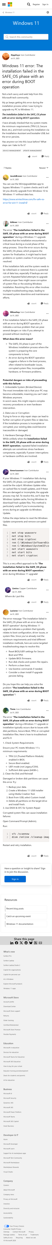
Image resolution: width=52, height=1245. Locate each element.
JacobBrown (16, 176)
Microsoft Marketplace (11, 1162)
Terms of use (22, 1235)
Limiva (15, 588)
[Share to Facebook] (16, 942)
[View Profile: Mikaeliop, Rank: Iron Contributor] (6, 313)
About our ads (31, 1237)
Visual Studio (8, 1172)
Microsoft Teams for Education (14, 1057)
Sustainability (8, 1218)
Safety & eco (7, 1237)
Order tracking (8, 1020)
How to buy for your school (12, 1066)
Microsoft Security (9, 1098)
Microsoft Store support (11, 1011)
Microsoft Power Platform (12, 1112)
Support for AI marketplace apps (14, 1153)
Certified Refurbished (10, 1025)
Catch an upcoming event (18, 916)
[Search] (28, 4)
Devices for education (11, 1052)
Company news (8, 1194)
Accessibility (7, 1213)
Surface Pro (7, 956)
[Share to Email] (40, 942)
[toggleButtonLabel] (48, 12)
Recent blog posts (15, 908)
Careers (6, 1185)
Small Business (8, 1126)
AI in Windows (8, 979)
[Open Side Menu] (4, 4)
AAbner (13, 222)
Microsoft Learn (8, 1148)
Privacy (31, 1232)
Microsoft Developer (10, 1144)
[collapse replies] (26, 173)
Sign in (15, 878)
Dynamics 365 (8, 1103)
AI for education (9, 1080)
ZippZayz (15, 55)
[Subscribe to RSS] (35, 942)
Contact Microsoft (19, 1232)
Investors (6, 1204)
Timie (12, 709)
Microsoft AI (7, 1093)
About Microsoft (9, 1190)
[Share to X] (21, 942)
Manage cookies (9, 1235)
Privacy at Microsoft (10, 1199)
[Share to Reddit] (26, 942)
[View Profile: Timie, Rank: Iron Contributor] (6, 710)
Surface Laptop (8, 960)
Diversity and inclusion (11, 1208)
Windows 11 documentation (19, 923)
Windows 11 (9, 12)
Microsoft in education (11, 1047)
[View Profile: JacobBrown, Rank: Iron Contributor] (6, 177)
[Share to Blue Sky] (30, 942)
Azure (5, 1139)
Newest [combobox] (43, 167)
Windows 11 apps (9, 988)
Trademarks (34, 1235)
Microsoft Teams (9, 1117)
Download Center (9, 1006)
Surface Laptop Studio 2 (11, 965)
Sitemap (6, 1232)
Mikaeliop (15, 312)
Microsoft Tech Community (12, 1158)
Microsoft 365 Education (12, 1061)
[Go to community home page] (10, 4)
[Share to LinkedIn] (11, 942)
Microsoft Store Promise (11, 1030)
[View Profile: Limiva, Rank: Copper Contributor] (8, 590)
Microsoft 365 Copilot (11, 1121)
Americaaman (17, 470)
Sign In (45, 4)
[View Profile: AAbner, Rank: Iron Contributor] (6, 224)
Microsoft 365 (8, 1107)
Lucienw (14, 610)
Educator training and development (15, 1071)
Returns (6, 1016)
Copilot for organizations (12, 970)
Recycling (19, 1237)
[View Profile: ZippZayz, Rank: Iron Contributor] (5, 56)
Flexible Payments (9, 1034)
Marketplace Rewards (11, 1167)
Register (36, 4)
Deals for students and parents (14, 1075)
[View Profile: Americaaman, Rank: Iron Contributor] (6, 472)
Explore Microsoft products (12, 984)
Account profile (8, 1002)
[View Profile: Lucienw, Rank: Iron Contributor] (6, 612)
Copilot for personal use (11, 974)
